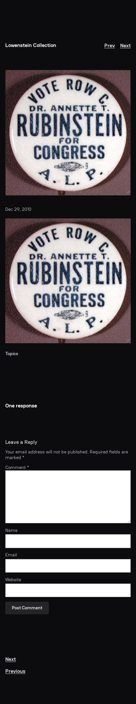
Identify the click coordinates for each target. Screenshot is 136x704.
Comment (17, 467)
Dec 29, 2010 (18, 209)
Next (125, 45)
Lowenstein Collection (30, 45)
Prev (109, 45)
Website (13, 580)
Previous (15, 671)
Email (11, 555)
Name (11, 530)
